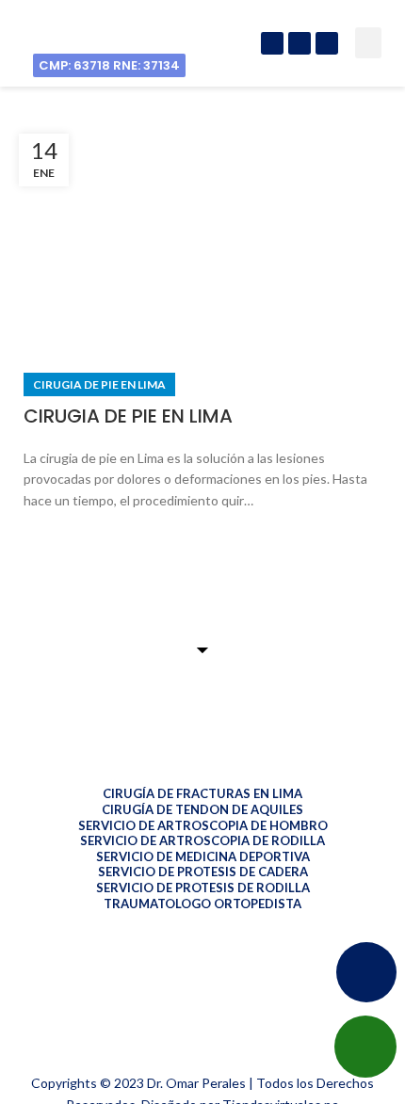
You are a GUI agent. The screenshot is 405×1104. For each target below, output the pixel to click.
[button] (368, 42)
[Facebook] (272, 43)
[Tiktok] (327, 43)
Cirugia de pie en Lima (99, 384)
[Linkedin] (14, 1043)
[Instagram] (299, 43)
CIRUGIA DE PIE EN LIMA (128, 416)
